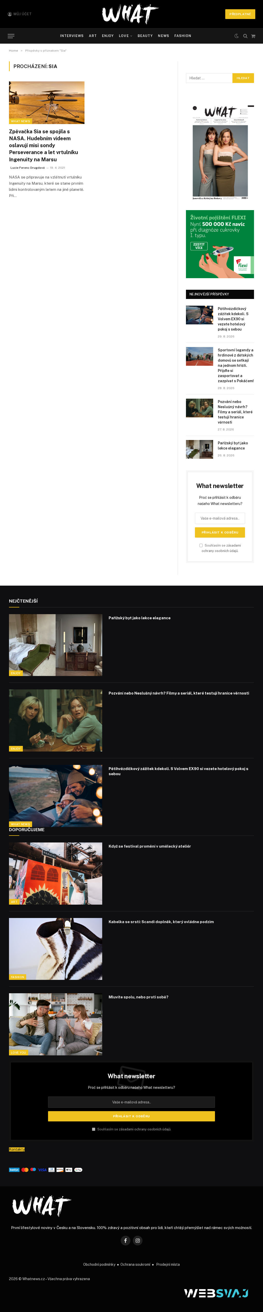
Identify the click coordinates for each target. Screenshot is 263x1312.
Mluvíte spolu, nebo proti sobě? (138, 997)
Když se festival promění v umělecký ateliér (150, 846)
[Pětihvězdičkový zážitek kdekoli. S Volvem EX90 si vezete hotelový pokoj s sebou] (199, 315)
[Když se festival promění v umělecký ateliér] (55, 873)
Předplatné (240, 14)
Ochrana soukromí (135, 1264)
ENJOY (108, 36)
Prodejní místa (168, 1264)
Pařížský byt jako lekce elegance (233, 445)
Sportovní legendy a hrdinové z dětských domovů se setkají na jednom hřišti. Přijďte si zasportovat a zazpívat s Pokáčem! (236, 365)
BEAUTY (145, 36)
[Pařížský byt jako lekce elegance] (199, 449)
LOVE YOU (18, 1052)
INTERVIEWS (72, 36)
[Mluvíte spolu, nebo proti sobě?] (55, 1024)
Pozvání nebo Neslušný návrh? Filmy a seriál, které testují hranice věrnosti (235, 412)
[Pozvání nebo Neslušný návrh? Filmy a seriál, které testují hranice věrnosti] (199, 408)
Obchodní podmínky (99, 1264)
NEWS (163, 36)
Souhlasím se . (134, 1129)
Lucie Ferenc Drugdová (28, 168)
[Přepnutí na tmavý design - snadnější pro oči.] (236, 36)
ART (93, 36)
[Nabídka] (11, 36)
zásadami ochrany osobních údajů (145, 1129)
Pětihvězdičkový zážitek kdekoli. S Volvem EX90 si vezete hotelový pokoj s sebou (233, 319)
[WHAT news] (130, 14)
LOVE (124, 36)
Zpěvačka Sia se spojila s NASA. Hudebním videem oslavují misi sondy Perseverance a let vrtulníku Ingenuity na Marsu (43, 145)
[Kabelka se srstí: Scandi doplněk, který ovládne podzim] (55, 949)
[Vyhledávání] (245, 36)
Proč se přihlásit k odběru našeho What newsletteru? (131, 1087)
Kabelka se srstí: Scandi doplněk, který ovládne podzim (161, 922)
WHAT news (20, 121)
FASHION (182, 36)
